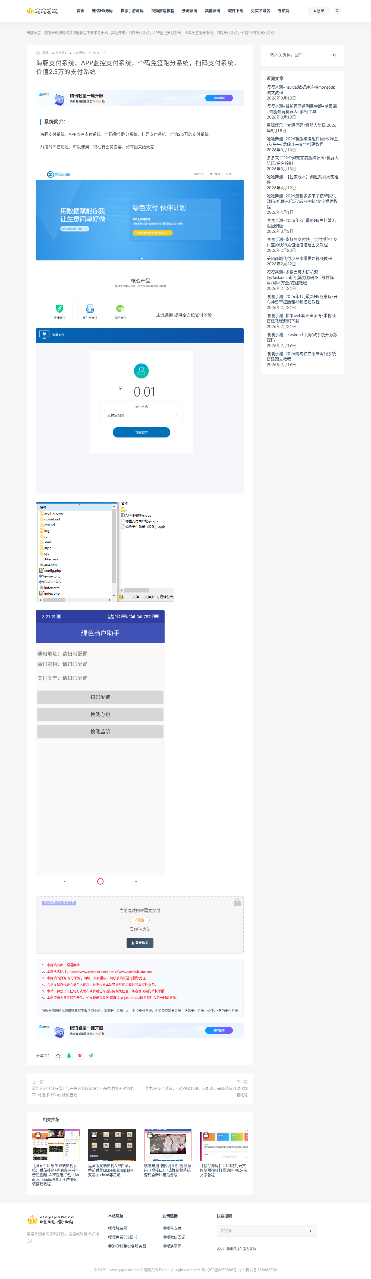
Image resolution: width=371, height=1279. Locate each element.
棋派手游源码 (132, 11)
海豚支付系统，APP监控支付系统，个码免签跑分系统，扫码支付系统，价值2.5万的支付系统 (170, 1011)
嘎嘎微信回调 (173, 1237)
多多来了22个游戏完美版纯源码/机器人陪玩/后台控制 (303, 161)
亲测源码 (189, 11)
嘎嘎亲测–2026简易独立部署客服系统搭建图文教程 (301, 356)
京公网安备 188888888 (258, 1270)
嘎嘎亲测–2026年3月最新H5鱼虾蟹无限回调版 (301, 223)
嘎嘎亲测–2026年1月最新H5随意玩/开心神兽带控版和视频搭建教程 (302, 299)
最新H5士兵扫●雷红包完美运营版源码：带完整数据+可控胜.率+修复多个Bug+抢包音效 (83, 1092)
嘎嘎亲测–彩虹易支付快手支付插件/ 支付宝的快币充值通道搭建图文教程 (302, 242)
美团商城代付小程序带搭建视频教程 (299, 259)
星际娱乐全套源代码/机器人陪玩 (296, 125)
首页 (80, 11)
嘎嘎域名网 (117, 1228)
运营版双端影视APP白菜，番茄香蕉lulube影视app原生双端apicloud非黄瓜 (111, 1170)
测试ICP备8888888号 (219, 1270)
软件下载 (236, 11)
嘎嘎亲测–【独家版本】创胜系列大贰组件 (302, 180)
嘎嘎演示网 (171, 1246)
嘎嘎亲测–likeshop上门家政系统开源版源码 (302, 337)
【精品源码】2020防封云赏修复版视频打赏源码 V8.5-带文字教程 (223, 1170)
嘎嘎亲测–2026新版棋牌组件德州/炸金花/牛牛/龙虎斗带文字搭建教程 (302, 142)
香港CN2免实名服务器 (127, 1246)
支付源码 (79, 53)
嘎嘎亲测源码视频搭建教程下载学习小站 (76, 33)
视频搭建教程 (162, 11)
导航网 (284, 11)
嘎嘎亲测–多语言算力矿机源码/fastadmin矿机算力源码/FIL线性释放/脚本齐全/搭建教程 (300, 277)
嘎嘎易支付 (171, 1228)
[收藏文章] (58, 1056)
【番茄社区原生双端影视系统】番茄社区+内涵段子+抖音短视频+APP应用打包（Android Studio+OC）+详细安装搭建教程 (55, 1175)
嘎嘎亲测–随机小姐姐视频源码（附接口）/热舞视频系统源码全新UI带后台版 (167, 1170)
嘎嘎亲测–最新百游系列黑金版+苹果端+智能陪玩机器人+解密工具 (302, 109)
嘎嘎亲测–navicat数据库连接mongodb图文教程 (301, 90)
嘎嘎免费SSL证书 (122, 1237)
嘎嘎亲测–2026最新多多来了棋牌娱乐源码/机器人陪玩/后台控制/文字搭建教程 (302, 201)
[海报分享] (91, 1056)
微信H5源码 (102, 11)
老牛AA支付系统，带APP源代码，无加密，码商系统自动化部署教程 (196, 1092)
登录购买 (141, 943)
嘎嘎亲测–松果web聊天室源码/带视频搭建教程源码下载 (301, 318)
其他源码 (213, 11)
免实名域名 (260, 11)
